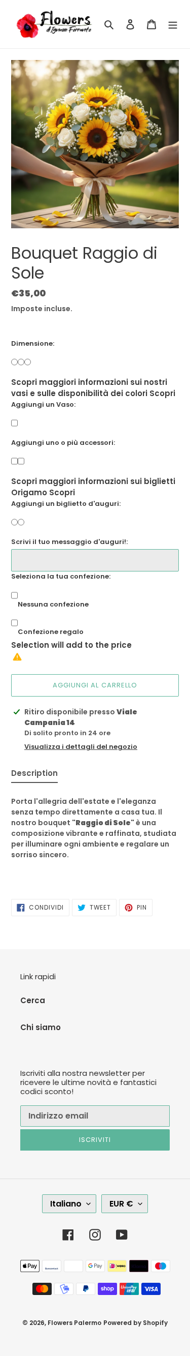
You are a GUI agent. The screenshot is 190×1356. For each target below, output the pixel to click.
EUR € (121, 1204)
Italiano (66, 1204)
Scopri (162, 393)
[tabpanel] (95, 835)
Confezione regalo (51, 632)
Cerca (32, 1000)
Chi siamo (40, 1027)
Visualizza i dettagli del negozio (80, 746)
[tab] (34, 776)
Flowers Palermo (74, 1322)
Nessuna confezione (53, 604)
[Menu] (172, 24)
